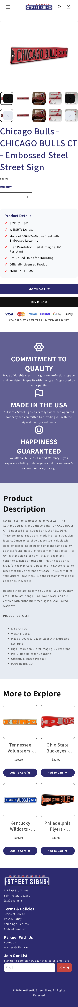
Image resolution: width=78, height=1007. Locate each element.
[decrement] (4, 197)
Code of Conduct (15, 929)
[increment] (27, 197)
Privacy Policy (12, 919)
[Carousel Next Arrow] (70, 98)
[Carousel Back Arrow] (8, 98)
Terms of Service (14, 914)
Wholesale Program (16, 947)
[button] (8, 7)
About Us (10, 942)
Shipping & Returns (16, 924)
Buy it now (39, 302)
